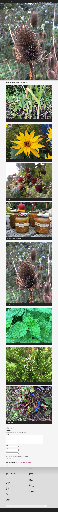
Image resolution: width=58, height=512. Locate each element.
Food (6, 488)
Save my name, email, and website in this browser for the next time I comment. (17, 456)
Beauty (7, 479)
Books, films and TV (9, 481)
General (7, 492)
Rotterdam (7, 499)
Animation (30, 481)
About (48, 2)
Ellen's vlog (7, 487)
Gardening (12, 427)
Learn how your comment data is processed (24, 462)
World (7, 503)
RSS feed (13, 510)
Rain (29, 490)
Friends (7, 489)
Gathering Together (13, 473)
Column (7, 482)
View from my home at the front (33, 489)
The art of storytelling (32, 472)
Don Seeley (7, 473)
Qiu (6, 472)
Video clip (7, 501)
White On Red (31, 487)
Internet (7, 493)
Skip (29, 483)
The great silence (31, 470)
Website (7, 451)
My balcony (30, 478)
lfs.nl (6, 494)
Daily (6, 483)
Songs (45, 2)
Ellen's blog (9, 1)
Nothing (30, 476)
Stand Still (30, 492)
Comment (7, 434)
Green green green (32, 491)
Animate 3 (30, 479)
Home (34, 2)
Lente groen (31, 493)
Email (7, 448)
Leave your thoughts (9, 428)
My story (7, 496)
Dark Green (30, 475)
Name (7, 445)
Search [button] (45, 505)
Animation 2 (31, 480)
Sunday (9, 474)
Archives (51, 2)
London (7, 495)
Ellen (19, 425)
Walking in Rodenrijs (32, 486)
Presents (7, 498)
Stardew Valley (10, 472)
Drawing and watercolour (9, 486)
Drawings (37, 2)
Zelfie (30, 474)
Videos (42, 2)
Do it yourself (8, 484)
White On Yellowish (32, 473)
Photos (40, 2)
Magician (12, 470)
